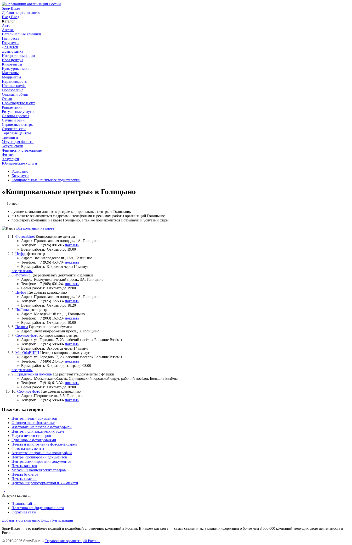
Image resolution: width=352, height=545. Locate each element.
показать (72, 245)
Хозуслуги (20, 176)
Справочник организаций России (72, 541)
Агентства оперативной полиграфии (41, 453)
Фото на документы (27, 448)
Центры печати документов (34, 418)
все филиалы (22, 271)
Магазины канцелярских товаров (38, 470)
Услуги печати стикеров (31, 436)
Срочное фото (26, 335)
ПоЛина (22, 310)
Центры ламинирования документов (41, 461)
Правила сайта (23, 503)
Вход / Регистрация (57, 520)
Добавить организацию (21, 520)
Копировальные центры (31, 180)
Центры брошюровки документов (39, 457)
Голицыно (19, 171)
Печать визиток (24, 466)
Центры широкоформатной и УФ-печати (44, 483)
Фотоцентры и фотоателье (33, 423)
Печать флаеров (24, 479)
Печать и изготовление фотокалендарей (44, 444)
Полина (21, 327)
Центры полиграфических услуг (38, 431)
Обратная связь (23, 512)
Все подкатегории (65, 180)
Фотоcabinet (25, 236)
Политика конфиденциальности (37, 508)
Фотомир (22, 275)
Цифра (20, 254)
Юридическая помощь (33, 374)
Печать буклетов (25, 474)
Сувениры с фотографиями (33, 440)
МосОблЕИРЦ (27, 353)
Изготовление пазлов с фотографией (41, 427)
